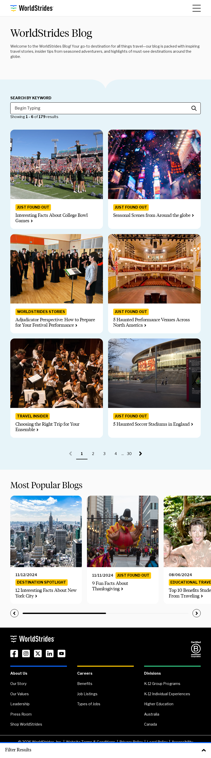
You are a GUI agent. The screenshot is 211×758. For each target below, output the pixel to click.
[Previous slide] (14, 613)
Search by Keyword (30, 98)
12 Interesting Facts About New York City (46, 593)
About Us (18, 673)
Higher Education (158, 704)
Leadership (20, 704)
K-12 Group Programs (162, 683)
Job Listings (87, 694)
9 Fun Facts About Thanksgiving (110, 586)
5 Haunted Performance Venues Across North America (151, 322)
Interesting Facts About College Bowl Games (51, 218)
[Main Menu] (196, 8)
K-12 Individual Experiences (167, 694)
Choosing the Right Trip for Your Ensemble (47, 427)
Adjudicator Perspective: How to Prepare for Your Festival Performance (55, 322)
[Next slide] (196, 613)
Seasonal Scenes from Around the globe (151, 215)
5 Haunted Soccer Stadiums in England (151, 424)
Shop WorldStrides (26, 724)
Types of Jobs (88, 704)
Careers (84, 673)
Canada (150, 724)
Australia (151, 714)
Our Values (19, 694)
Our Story (18, 683)
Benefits (84, 683)
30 (131, 455)
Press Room (21, 714)
